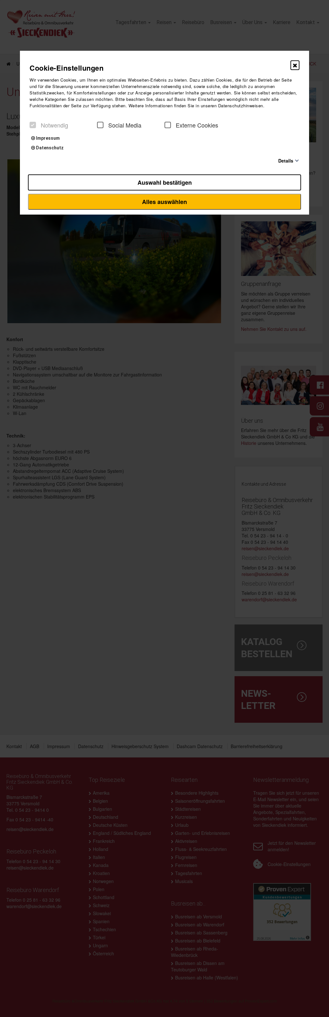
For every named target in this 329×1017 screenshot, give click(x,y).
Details (285, 160)
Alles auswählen (164, 202)
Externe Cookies (197, 125)
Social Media (124, 125)
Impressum (47, 138)
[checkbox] (33, 125)
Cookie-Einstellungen (66, 68)
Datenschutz (49, 147)
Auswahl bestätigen (165, 182)
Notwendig (54, 125)
